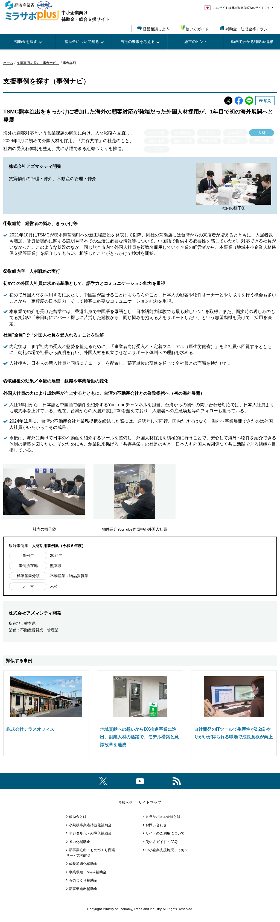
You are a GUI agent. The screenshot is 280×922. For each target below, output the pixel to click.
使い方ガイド (197, 29)
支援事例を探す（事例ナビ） (38, 63)
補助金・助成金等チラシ (246, 29)
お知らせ (125, 802)
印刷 (267, 101)
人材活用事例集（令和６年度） (59, 545)
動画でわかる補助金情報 (252, 41)
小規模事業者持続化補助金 (90, 825)
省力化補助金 (79, 842)
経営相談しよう (156, 29)
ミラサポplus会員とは (162, 817)
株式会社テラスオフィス (30, 729)
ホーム (8, 63)
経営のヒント (195, 41)
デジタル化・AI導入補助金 (90, 833)
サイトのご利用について (165, 833)
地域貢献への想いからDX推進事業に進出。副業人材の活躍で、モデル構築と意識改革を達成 (139, 737)
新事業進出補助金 (83, 889)
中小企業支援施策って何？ (166, 850)
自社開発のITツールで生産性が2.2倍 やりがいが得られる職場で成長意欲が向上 (233, 733)
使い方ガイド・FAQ (161, 842)
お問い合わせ (156, 825)
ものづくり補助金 (83, 880)
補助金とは (78, 817)
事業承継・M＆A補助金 (87, 872)
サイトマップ (149, 802)
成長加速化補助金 (83, 864)
